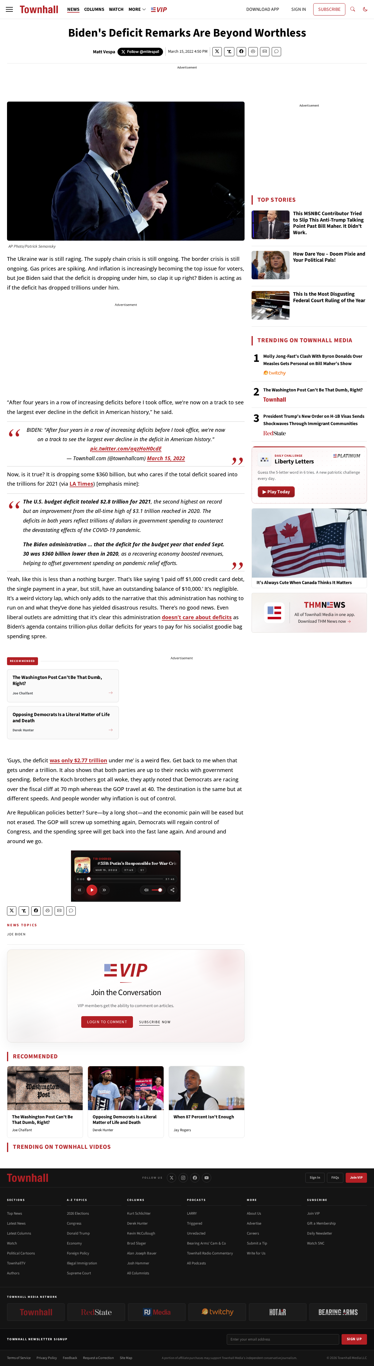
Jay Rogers (182, 1130)
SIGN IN (298, 9)
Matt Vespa (104, 52)
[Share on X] (217, 51)
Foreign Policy (78, 1253)
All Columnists (138, 1273)
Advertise (254, 1223)
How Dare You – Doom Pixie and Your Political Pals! (329, 257)
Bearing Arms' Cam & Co (206, 1243)
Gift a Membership (321, 1223)
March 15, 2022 (166, 458)
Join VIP (356, 1177)
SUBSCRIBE (329, 9)
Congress (74, 1223)
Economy (74, 1243)
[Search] (353, 9)
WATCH (116, 9)
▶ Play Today (276, 492)
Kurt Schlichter (139, 1213)
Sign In (315, 1177)
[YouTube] (206, 1177)
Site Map (126, 1357)
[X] (171, 1177)
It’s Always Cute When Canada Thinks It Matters (304, 583)
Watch (12, 1243)
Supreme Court (79, 1273)
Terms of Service (19, 1357)
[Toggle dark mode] (365, 9)
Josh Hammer (138, 1263)
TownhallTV (16, 1263)
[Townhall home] (27, 1178)
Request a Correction (98, 1357)
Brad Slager (136, 1243)
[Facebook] (195, 1177)
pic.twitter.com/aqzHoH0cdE (126, 448)
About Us (254, 1213)
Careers (253, 1233)
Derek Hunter (103, 1130)
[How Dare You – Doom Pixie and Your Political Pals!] (271, 265)
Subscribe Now (155, 1022)
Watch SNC (315, 1243)
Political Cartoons (21, 1253)
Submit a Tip (257, 1243)
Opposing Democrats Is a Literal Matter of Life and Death (125, 1120)
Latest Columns (19, 1233)
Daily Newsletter (319, 1233)
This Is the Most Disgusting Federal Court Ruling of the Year (329, 297)
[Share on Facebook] (241, 51)
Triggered (194, 1223)
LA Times (81, 483)
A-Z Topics (77, 1200)
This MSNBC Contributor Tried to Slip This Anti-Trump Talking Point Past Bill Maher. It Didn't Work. (328, 223)
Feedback (70, 1357)
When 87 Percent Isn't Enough (204, 1117)
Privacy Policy (47, 1357)
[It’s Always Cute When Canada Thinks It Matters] (309, 543)
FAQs (335, 1177)
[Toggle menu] (9, 9)
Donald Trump (78, 1233)
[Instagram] (183, 1177)
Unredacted (196, 1233)
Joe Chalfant (22, 1130)
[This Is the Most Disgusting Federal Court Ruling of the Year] (271, 305)
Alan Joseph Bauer (142, 1253)
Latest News (16, 1223)
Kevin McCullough (141, 1233)
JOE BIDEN (16, 934)
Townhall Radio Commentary (210, 1253)
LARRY (192, 1213)
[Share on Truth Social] (229, 51)
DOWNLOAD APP (262, 9)
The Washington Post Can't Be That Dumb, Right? (42, 1120)
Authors (13, 1273)
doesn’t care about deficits (197, 617)
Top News (14, 1213)
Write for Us (256, 1253)
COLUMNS (94, 9)
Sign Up (354, 1339)
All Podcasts (196, 1263)
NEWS (73, 9)
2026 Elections (78, 1213)
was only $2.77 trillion (78, 760)
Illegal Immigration (82, 1263)
